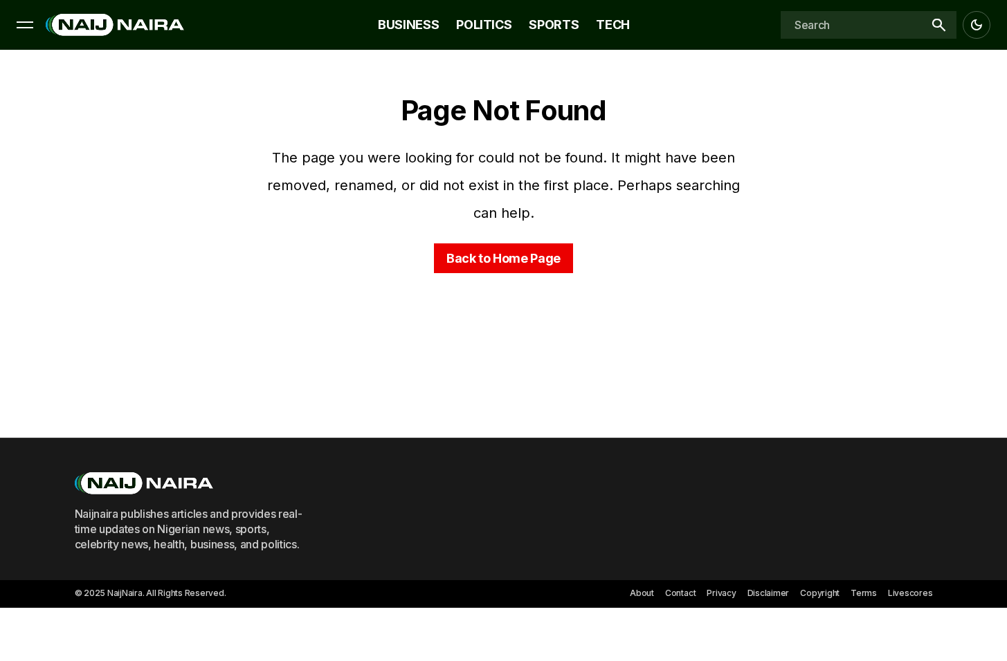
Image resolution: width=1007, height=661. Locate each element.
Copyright (820, 593)
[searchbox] (850, 25)
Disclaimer (768, 593)
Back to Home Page (503, 258)
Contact (680, 593)
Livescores (910, 593)
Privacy (721, 593)
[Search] (938, 25)
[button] (25, 24)
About (642, 593)
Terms (864, 593)
